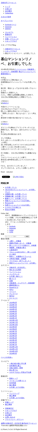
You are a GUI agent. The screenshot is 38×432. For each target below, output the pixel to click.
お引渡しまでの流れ (16, 387)
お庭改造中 (13, 250)
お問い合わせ (10, 417)
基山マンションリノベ (27, 71)
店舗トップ (9, 402)
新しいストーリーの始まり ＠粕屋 (22, 245)
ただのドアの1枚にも (13, 207)
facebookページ (10, 24)
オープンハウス (7, 21)
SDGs (11, 289)
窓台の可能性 (10, 209)
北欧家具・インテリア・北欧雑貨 (22, 283)
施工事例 (12, 385)
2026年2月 (13, 316)
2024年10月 (13, 351)
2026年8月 (13, 302)
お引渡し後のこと (16, 276)
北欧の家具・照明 (16, 368)
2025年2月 (13, 342)
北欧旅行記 (9, 408)
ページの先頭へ (7, 357)
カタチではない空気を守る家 (20, 372)
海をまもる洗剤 (15, 270)
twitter (11, 230)
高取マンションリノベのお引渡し (17, 201)
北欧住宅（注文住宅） (17, 267)
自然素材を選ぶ (15, 366)
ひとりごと (13, 298)
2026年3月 (13, 314)
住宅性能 (12, 383)
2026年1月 (13, 318)
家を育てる (13, 370)
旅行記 (11, 296)
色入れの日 (9, 203)
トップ (7, 6)
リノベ (11, 37)
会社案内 (8, 11)
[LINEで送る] (18, 177)
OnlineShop (9, 13)
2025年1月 (13, 345)
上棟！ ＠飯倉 (15, 241)
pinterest (8, 28)
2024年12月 (13, 347)
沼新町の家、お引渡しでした (16, 194)
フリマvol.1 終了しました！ (20, 261)
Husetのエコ (13, 287)
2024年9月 (13, 353)
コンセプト (9, 32)
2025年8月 (13, 329)
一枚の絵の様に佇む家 (17, 363)
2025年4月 (13, 338)
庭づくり (12, 278)
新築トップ (13, 378)
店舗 (12, 39)
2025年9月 (13, 327)
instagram (8, 27)
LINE (11, 232)
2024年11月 (13, 349)
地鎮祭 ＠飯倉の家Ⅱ (17, 247)
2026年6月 (13, 307)
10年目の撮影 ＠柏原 (17, 259)
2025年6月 (13, 333)
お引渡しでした (11, 187)
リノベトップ (14, 393)
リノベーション (20, 69)
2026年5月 (13, 309)
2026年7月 (13, 305)
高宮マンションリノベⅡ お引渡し (22, 263)
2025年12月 (13, 320)
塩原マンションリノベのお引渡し (17, 205)
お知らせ (8, 9)
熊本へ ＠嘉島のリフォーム (20, 256)
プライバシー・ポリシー (14, 419)
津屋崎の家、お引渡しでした (16, 196)
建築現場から (6, 74)
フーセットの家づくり (17, 381)
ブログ (11, 41)
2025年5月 (13, 336)
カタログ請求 (6, 17)
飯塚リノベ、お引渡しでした (16, 198)
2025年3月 (13, 340)
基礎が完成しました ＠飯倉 (20, 243)
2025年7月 (13, 331)
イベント (12, 291)
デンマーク (13, 294)
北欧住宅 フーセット (8, 3)
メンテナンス (14, 274)
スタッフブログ (11, 51)
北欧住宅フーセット (12, 49)
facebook (12, 226)
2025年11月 (13, 322)
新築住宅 (8, 34)
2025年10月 (13, 325)
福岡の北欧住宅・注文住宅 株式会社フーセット (19, 423)
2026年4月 (13, 311)
